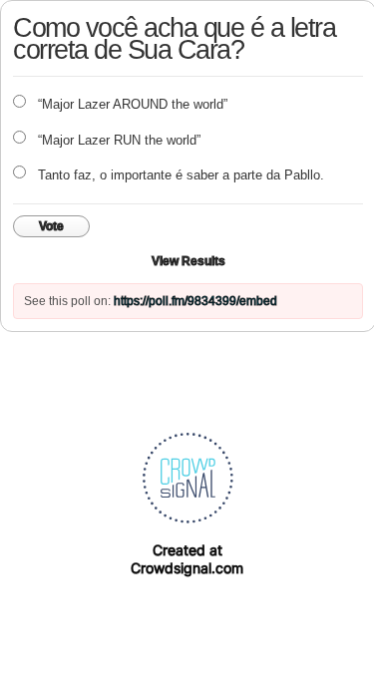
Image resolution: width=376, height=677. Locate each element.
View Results (188, 261)
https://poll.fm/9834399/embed (195, 301)
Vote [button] (51, 226)
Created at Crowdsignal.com (187, 558)
